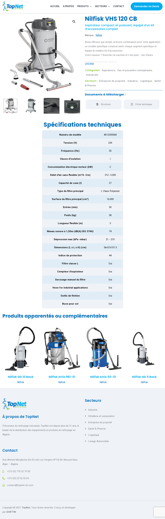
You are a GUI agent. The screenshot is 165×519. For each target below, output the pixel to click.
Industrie (132, 81)
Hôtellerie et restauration (101, 416)
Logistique (146, 81)
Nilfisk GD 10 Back (20, 377)
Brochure (106, 104)
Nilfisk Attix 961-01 (62, 377)
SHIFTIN (11, 512)
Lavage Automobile (98, 441)
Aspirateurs (108, 70)
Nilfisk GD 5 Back (144, 377)
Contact (118, 6)
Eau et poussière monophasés (134, 70)
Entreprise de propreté (112, 81)
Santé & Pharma (97, 428)
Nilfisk (99, 35)
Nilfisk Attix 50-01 (103, 377)
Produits (83, 6)
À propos (68, 6)
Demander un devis (146, 6)
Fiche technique (143, 104)
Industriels (92, 75)
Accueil (55, 6)
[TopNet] (12, 6)
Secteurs (101, 6)
